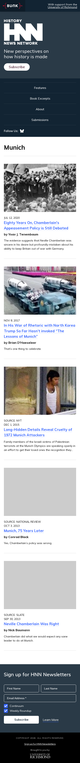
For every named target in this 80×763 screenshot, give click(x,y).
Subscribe (17, 67)
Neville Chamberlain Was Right (31, 624)
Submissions (40, 120)
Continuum (17, 706)
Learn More (51, 720)
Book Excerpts (40, 98)
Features (40, 88)
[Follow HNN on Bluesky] (22, 131)
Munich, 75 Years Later (24, 530)
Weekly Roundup (20, 711)
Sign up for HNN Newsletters (40, 743)
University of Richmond (62, 7)
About (40, 109)
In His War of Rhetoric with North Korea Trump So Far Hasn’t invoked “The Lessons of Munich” (39, 331)
